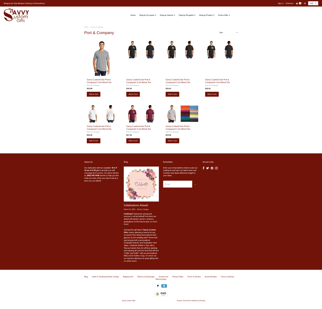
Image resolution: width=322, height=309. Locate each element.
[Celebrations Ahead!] (141, 184)
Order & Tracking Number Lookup (105, 276)
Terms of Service (194, 276)
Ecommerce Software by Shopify (194, 300)
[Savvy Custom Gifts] (16, 15)
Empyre (179, 300)
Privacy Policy (177, 276)
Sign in (280, 3)
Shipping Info (128, 276)
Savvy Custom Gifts (128, 300)
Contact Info (163, 276)
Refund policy (161, 279)
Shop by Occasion (146, 15)
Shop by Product (206, 15)
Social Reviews (211, 276)
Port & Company (97, 27)
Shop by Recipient (186, 15)
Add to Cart (93, 94)
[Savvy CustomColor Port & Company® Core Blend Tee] (101, 58)
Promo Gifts (223, 15)
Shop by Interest (166, 15)
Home (133, 15)
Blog (86, 276)
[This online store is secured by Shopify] (161, 295)
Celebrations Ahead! (136, 205)
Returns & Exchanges (146, 276)
